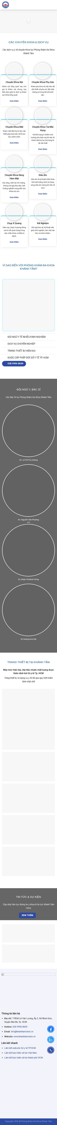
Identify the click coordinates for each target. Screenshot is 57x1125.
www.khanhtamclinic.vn (25, 1036)
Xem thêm (27, 915)
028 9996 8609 (20, 1026)
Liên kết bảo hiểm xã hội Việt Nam (20, 1053)
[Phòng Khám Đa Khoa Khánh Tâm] (12, 5)
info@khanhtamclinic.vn (22, 1031)
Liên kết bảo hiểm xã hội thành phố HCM (23, 1057)
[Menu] (53, 4)
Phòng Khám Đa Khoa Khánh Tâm (36, 1121)
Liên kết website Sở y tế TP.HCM (20, 1048)
